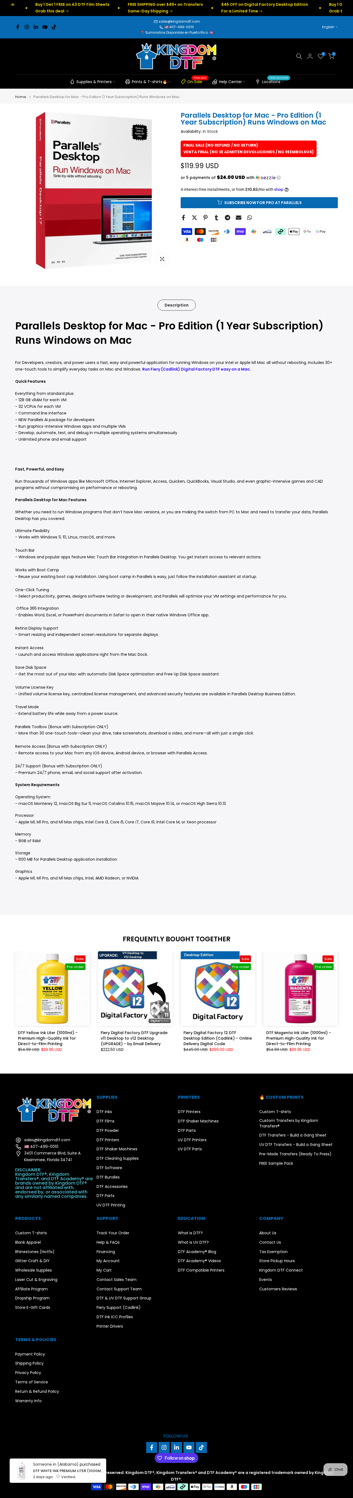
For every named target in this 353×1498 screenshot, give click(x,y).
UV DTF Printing (111, 1205)
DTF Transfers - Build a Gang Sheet (293, 1135)
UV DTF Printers (192, 1140)
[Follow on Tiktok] (54, 27)
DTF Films (105, 1121)
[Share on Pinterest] (205, 217)
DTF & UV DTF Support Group (124, 1298)
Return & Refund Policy (37, 1391)
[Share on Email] (238, 217)
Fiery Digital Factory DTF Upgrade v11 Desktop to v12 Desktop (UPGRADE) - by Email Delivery (134, 1038)
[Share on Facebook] (183, 217)
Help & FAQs (108, 1242)
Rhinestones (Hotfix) (35, 1251)
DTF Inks (104, 1111)
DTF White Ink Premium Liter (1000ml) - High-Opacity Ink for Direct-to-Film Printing (68, 1470)
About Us (267, 1233)
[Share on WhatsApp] (249, 217)
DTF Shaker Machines (117, 1149)
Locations (275, 80)
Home (20, 97)
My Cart (104, 1270)
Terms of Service (31, 1382)
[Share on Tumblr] (216, 217)
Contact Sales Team (117, 1279)
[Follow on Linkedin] (35, 27)
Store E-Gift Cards (32, 1307)
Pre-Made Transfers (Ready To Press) (295, 1154)
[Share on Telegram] (227, 217)
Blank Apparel (28, 1242)
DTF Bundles (108, 1177)
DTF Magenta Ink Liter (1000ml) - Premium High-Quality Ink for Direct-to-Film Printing (298, 1038)
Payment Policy (30, 1354)
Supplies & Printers (94, 81)
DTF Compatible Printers (201, 1270)
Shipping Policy (29, 1363)
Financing (106, 1251)
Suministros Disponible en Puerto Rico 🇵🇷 (179, 32)
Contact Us (270, 1242)
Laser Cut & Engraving (36, 1279)
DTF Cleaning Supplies (118, 1158)
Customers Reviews (278, 1289)
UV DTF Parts (190, 1149)
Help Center (230, 81)
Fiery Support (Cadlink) (119, 1307)
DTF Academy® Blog (197, 1251)
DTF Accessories (112, 1186)
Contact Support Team (119, 1289)
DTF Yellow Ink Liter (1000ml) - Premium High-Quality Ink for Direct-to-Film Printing (47, 1038)
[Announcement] (135, 8)
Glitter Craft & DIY (32, 1261)
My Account (108, 1261)
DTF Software (109, 1168)
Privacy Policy (28, 1372)
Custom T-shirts (275, 1111)
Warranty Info (28, 1401)
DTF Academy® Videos (199, 1261)
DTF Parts (105, 1195)
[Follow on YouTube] (44, 27)
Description (177, 305)
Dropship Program (32, 1298)
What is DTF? (190, 1233)
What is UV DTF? (193, 1242)
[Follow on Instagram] (26, 27)
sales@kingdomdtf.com (179, 21)
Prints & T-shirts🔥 (149, 81)
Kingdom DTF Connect (281, 1270)
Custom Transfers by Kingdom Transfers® (288, 1123)
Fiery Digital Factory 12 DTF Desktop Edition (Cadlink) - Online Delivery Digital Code (217, 1038)
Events (265, 1279)
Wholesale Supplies (33, 1270)
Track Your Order (113, 1233)
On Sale (196, 80)
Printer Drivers (110, 1326)
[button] (259, 177)
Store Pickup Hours (277, 1261)
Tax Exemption (273, 1251)
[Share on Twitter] (194, 217)
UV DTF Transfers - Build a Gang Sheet (296, 1144)
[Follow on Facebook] (17, 27)
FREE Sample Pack (276, 1163)
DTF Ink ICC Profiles (115, 1317)
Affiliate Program (31, 1289)
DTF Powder (108, 1130)
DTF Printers (108, 1140)
